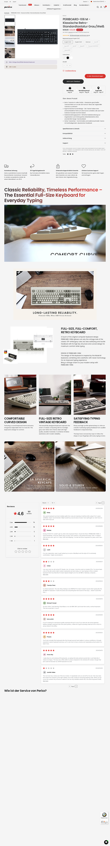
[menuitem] (6, 1)
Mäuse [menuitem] (36, 5)
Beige (64, 57)
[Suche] (97, 7)
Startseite (6, 13)
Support (65, 143)
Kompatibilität (68, 133)
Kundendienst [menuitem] (84, 5)
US (10, 1)
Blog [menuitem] (75, 5)
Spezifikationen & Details (71, 129)
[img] (49, 508)
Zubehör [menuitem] (56, 5)
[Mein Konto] (101, 7)
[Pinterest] (73, 154)
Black (67, 57)
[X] (70, 154)
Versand (70, 32)
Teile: (64, 154)
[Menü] (107, 813)
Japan (14, 1)
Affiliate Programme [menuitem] (53, 9)
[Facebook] (68, 154)
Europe (6, 1)
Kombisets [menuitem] (46, 5)
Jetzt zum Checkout (73, 81)
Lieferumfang (67, 138)
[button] (10, 20)
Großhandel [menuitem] (67, 5)
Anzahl (65, 62)
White (71, 57)
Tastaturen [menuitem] (22, 5)
